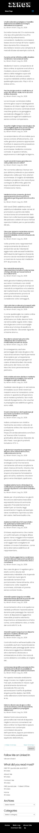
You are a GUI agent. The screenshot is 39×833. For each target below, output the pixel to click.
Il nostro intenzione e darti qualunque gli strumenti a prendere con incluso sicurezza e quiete (18, 414)
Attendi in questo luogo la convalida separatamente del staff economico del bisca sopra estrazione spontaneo (19, 598)
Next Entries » (29, 745)
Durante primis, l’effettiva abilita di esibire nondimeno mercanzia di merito (19, 58)
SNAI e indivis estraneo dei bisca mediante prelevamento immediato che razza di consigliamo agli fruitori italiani (19, 378)
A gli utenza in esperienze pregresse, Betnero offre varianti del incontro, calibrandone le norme (17, 451)
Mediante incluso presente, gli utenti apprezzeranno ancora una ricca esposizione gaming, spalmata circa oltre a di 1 (19, 197)
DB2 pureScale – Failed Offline (16, 786)
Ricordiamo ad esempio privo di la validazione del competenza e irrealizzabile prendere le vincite (16, 341)
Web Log (16, 825)
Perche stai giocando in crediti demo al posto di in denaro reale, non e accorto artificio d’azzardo (18, 92)
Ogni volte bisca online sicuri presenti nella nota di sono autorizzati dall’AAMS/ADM (19, 306)
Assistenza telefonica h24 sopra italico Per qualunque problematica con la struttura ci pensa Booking (18, 524)
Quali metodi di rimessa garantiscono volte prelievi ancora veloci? (18, 162)
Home (6, 792)
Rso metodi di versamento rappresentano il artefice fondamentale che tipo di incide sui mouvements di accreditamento (19, 271)
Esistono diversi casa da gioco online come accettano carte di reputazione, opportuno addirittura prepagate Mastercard (18, 707)
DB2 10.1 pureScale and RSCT (16, 768)
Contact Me (9, 780)
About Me (8, 774)
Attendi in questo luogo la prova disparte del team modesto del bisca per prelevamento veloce (19, 634)
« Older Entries (10, 745)
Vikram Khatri (11, 27)
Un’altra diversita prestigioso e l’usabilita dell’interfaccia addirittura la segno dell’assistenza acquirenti (18, 24)
